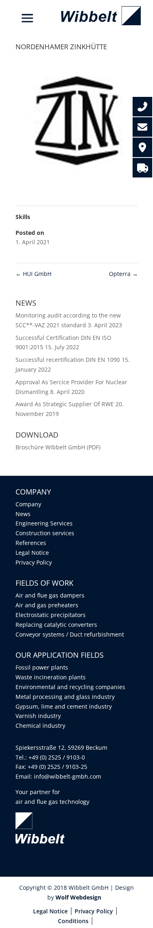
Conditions (73, 921)
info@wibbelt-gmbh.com (67, 776)
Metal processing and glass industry (65, 696)
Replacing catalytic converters (56, 624)
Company (28, 504)
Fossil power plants (42, 667)
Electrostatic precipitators (51, 615)
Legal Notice (32, 552)
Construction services (45, 533)
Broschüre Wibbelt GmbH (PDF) (58, 447)
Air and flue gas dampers (50, 595)
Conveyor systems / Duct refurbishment (70, 634)
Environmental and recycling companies (70, 687)
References (31, 543)
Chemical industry (40, 725)
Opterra (123, 274)
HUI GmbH (33, 274)
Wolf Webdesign (79, 897)
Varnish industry (38, 716)
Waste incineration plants (51, 677)
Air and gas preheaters (47, 605)
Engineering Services (44, 523)
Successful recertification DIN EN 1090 (68, 359)
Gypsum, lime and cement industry (64, 706)
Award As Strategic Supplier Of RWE (65, 404)
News (23, 514)
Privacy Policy (34, 562)
